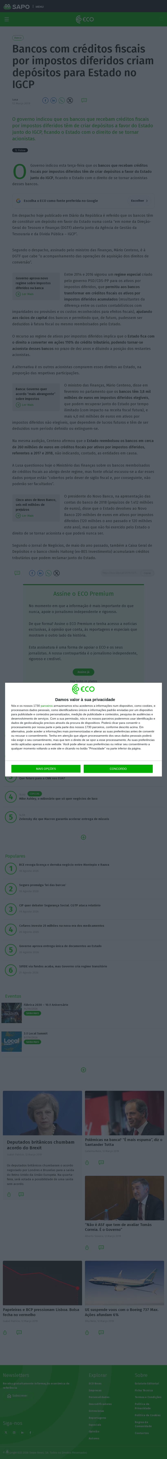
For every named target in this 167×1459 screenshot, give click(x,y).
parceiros (47, 705)
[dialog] (83, 729)
